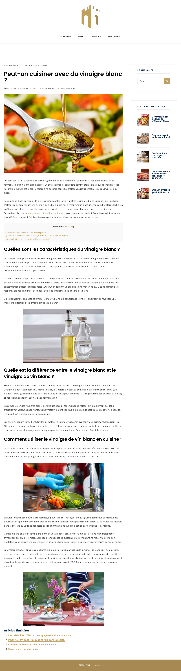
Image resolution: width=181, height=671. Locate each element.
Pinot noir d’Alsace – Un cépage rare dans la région (36, 639)
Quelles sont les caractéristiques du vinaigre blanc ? (27, 232)
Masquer (69, 226)
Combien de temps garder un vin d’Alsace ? (32, 644)
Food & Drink (65, 36)
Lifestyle (96, 36)
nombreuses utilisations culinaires (46, 213)
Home (7, 88)
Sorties (82, 36)
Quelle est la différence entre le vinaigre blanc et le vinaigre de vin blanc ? (36, 235)
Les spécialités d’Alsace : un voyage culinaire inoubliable (39, 635)
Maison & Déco (114, 36)
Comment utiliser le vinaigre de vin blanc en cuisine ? (27, 239)
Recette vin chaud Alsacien (23, 649)
